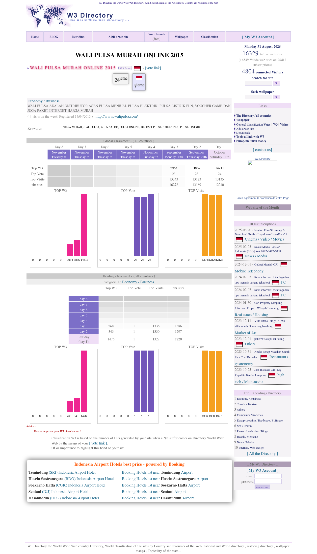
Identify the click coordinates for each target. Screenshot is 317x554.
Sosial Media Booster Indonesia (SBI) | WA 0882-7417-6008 (258, 249)
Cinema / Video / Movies (264, 239)
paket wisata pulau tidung (269, 339)
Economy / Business (43, 100)
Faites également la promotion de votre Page (262, 198)
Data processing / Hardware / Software (260, 420)
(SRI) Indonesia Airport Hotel (62, 472)
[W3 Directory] (262, 195)
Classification (253, 124)
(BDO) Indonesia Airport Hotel (71, 478)
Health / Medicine (247, 437)
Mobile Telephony (249, 270)
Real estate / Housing (251, 314)
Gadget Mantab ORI (266, 264)
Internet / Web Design (251, 447)
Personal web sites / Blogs (252, 431)
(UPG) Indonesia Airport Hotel (63, 497)
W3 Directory (262, 158)
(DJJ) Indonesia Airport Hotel (58, 491)
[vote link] (153, 67)
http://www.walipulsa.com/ (117, 116)
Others (250, 343)
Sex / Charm (244, 426)
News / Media (256, 255)
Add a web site (245, 129)
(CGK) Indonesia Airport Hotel (66, 485)
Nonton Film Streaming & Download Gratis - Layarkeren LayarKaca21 (261, 232)
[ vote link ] (98, 442)
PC (283, 282)
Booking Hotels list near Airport (157, 472)
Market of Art (245, 332)
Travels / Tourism (247, 404)
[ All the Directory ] (262, 453)
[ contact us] (262, 149)
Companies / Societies (250, 415)
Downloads (243, 132)
